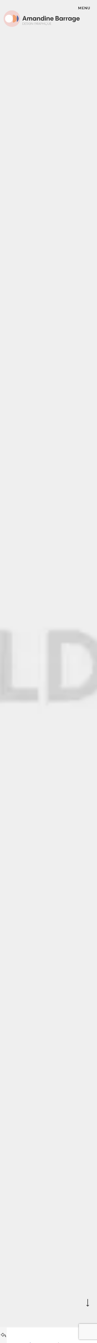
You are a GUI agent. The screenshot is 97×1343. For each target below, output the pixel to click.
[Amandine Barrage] (41, 17)
